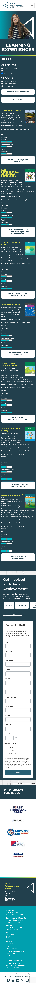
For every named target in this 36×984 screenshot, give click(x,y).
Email (7, 642)
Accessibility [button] (9, 965)
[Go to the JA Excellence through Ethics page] (30, 369)
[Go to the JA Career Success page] (30, 310)
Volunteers (12, 753)
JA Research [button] (10, 930)
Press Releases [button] (11, 932)
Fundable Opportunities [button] (15, 916)
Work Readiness (9, 86)
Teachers (12, 750)
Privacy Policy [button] (25, 962)
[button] (9, 969)
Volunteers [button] (10, 899)
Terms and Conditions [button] (12, 962)
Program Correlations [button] (14, 911)
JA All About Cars (11, 111)
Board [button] (8, 928)
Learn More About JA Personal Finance (18, 557)
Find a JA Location (12, 956)
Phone (7, 669)
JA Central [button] (27, 965)
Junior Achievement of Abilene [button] (17, 954)
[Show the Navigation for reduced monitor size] (32, 5)
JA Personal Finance (12, 495)
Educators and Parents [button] (16, 907)
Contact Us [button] (9, 887)
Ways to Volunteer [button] (13, 901)
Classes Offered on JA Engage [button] (17, 904)
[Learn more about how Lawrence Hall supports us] (18, 833)
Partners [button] (9, 914)
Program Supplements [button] (14, 909)
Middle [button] (8, 944)
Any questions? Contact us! (12, 615)
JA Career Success (11, 304)
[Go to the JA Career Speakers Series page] (30, 249)
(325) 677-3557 (10, 889)
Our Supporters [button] (12, 918)
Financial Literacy (10, 81)
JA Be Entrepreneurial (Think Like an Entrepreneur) (10, 173)
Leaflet (15, 783)
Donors (11, 748)
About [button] (8, 921)
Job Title (8, 724)
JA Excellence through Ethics (9, 365)
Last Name (9, 660)
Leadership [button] (10, 923)
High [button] (8, 947)
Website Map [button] (19, 965)
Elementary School (10, 68)
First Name (9, 651)
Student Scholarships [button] (14, 949)
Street (7, 679)
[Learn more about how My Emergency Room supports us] (18, 844)
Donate (9, 605)
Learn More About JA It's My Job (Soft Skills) (18, 485)
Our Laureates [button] (11, 937)
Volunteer (22, 605)
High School (8, 73)
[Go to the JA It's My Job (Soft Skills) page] (30, 434)
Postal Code (9, 706)
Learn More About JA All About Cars (18, 160)
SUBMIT (18, 772)
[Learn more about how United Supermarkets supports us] (18, 856)
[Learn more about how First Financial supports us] (18, 810)
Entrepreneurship (10, 84)
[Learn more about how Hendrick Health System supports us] (18, 822)
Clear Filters (18, 100)
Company (8, 715)
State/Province (10, 697)
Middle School (9, 71)
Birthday (8, 734)
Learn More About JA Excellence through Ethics (18, 419)
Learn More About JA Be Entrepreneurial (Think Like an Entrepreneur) (18, 232)
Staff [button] (8, 926)
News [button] (8, 935)
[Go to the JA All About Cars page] (30, 117)
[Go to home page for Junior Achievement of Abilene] (13, 5)
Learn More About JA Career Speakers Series (18, 294)
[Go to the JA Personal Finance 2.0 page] (30, 501)
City (6, 688)
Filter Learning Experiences (18, 92)
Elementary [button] (10, 942)
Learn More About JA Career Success (18, 354)
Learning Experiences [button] (15, 940)
